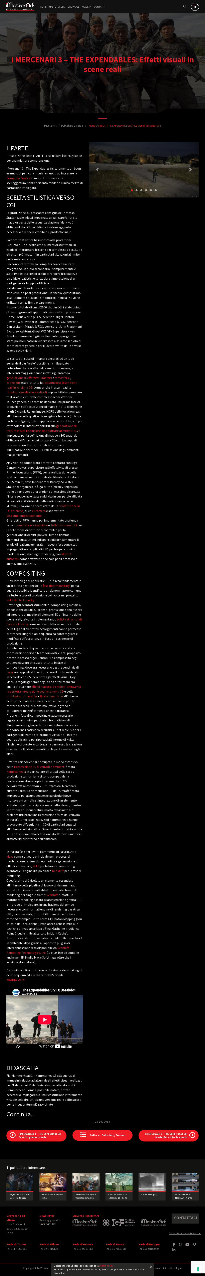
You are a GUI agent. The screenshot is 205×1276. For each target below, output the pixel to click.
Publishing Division (72, 125)
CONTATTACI (185, 1217)
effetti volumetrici (64, 525)
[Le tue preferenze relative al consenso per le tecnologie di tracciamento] (198, 1269)
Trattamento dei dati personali (185, 1233)
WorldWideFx (15, 980)
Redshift (58, 871)
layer (9, 672)
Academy (86, 6)
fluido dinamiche (51, 696)
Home (43, 6)
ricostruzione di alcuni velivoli (26, 392)
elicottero (39, 511)
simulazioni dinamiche (32, 525)
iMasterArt (50, 125)
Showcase (73, 6)
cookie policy (106, 1265)
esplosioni (13, 383)
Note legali (176, 1268)
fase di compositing (56, 586)
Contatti (99, 6)
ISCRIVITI (45, 1224)
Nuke (35, 866)
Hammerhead (15, 771)
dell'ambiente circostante (24, 516)
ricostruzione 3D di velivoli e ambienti (39, 767)
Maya (9, 856)
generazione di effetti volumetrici (29, 378)
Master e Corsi (57, 6)
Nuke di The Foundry (20, 600)
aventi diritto (161, 1268)
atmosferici (62, 378)
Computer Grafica (18, 178)
